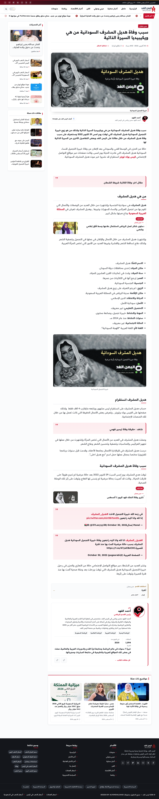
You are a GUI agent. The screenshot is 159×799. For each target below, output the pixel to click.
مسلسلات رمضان (31, 761)
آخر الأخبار (72, 757)
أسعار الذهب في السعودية (13, 795)
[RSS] (5, 2)
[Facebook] (30, 2)
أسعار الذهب (17, 761)
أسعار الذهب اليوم (15, 752)
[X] (26, 2)
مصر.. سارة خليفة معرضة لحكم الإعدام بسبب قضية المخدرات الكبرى (101, 706)
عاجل (123, 8)
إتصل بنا (72, 766)
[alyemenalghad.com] (64, 660)
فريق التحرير (91, 787)
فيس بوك (130, 156)
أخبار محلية (113, 8)
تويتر (122, 156)
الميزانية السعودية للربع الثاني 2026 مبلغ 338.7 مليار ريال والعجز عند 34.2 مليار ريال (66, 706)
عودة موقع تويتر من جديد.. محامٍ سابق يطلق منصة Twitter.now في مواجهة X (48, 16)
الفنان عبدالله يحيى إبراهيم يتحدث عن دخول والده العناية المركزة (113, 16)
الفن (88, 8)
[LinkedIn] (17, 2)
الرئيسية (133, 8)
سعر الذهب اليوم (31, 771)
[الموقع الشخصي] (57, 660)
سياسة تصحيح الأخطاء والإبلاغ (109, 787)
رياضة (64, 8)
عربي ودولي (99, 8)
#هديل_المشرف (99, 514)
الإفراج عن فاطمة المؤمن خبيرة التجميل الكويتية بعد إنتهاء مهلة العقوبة (19, 164)
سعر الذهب (18, 771)
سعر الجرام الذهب (31, 752)
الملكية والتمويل (55, 787)
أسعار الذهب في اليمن (29, 766)
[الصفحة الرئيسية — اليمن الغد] (148, 9)
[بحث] (6, 9)
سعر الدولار (16, 757)
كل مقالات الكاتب (122, 660)
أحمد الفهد (136, 118)
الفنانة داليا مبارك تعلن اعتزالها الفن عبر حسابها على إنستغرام (20, 132)
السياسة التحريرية (69, 775)
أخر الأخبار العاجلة (69, 761)
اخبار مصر (134, 595)
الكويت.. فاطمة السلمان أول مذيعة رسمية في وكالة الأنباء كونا (133, 705)
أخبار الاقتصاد (77, 8)
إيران (143, 595)
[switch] (12, 8)
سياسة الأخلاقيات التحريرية (73, 787)
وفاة (16, 766)
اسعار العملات (71, 770)
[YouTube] (22, 2)
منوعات (54, 8)
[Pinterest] (13, 2)
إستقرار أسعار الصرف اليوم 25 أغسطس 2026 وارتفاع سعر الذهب (20, 153)
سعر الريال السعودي (30, 757)
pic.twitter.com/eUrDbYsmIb (102, 518)
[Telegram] (9, 2)
